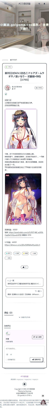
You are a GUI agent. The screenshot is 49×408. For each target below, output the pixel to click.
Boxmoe (28, 391)
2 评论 (40, 87)
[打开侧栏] (43, 396)
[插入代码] (11, 354)
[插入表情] (7, 354)
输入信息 (39, 337)
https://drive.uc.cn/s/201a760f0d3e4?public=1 (22, 245)
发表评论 (37, 359)
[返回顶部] (43, 402)
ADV (9, 253)
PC (10, 67)
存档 (26, 253)
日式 (34, 253)
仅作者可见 (11, 359)
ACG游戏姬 (31, 389)
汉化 (9, 258)
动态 (17, 253)
